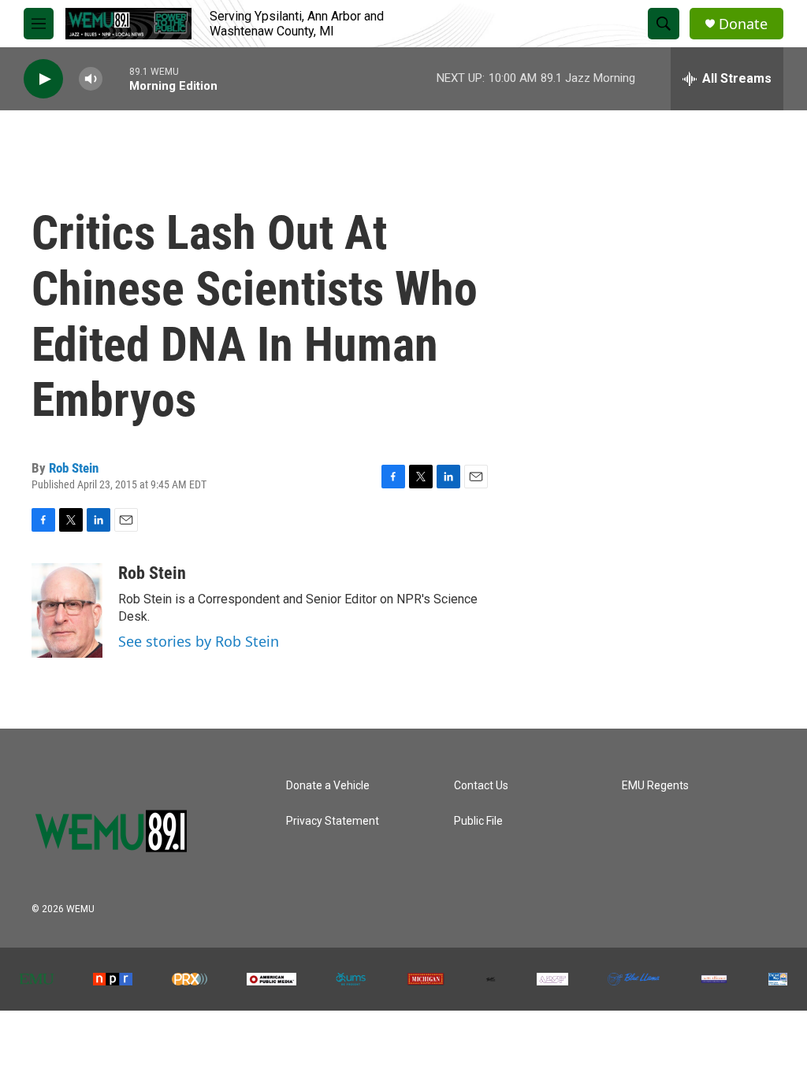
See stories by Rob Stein (198, 641)
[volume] (90, 79)
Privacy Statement (332, 821)
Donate (743, 24)
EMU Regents (655, 786)
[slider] (115, 78)
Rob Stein (74, 468)
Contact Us (481, 786)
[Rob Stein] (67, 610)
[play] (43, 79)
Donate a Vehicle (328, 786)
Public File (478, 821)
